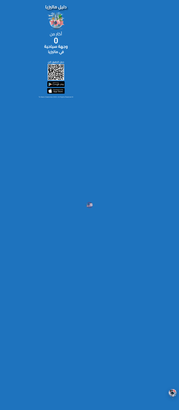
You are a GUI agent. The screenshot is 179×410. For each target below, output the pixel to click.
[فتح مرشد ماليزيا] (173, 393)
